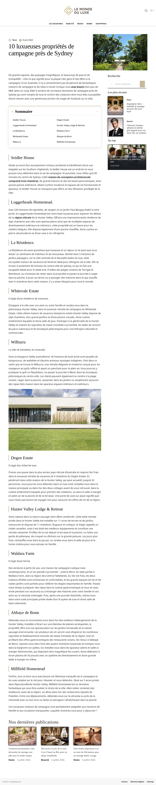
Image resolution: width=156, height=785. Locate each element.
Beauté (45, 760)
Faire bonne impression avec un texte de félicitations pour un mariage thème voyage (86, 752)
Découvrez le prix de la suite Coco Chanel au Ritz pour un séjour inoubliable (54, 752)
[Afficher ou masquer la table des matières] (65, 111)
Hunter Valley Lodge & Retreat (71, 125)
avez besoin (77, 86)
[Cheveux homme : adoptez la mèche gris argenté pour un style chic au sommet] (115, 127)
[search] (146, 11)
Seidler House (19, 120)
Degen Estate (63, 120)
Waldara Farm (63, 130)
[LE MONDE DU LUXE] (78, 10)
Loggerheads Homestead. (25, 125)
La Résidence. (19, 130)
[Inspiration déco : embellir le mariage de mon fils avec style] (115, 105)
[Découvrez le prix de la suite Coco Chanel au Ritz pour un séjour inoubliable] (55, 736)
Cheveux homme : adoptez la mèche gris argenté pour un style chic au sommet (136, 129)
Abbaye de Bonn (64, 136)
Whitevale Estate (20, 136)
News (12, 760)
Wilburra (17, 142)
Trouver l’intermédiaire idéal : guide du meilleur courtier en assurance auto (127, 159)
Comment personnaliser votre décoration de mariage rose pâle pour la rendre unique (22, 752)
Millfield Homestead (66, 142)
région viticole (23, 217)
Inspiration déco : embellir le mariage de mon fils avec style (135, 108)
